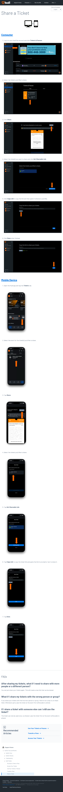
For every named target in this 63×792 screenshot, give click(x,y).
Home (19, 2)
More (53, 2)
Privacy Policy (6, 780)
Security (10, 782)
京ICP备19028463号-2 (21, 784)
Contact (46, 2)
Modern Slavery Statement (8, 784)
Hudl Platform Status (15, 787)
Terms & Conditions (14, 780)
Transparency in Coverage (32, 784)
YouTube (5, 787)
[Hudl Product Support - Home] (6, 2)
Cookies (4, 782)
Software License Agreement (27, 780)
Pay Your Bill (38, 2)
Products (27, 2)
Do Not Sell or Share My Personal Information (45, 780)
